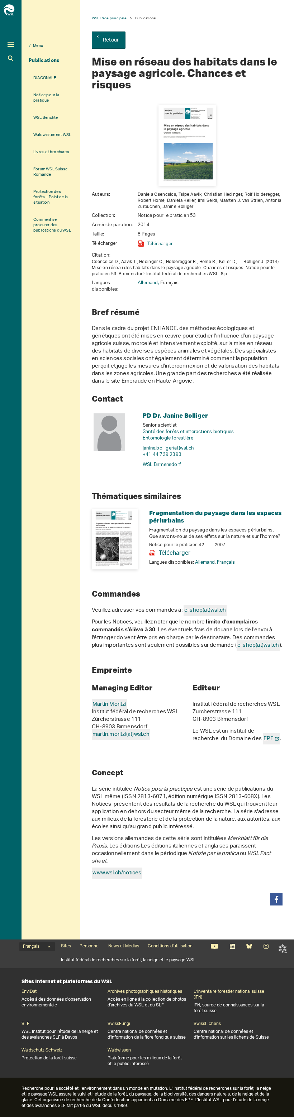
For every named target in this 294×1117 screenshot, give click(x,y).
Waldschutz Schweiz (42, 1050)
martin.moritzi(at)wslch (121, 734)
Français (226, 562)
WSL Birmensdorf (162, 465)
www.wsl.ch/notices (117, 873)
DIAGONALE (44, 77)
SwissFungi (119, 1024)
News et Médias (123, 946)
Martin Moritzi (109, 704)
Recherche (11, 58)
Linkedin (232, 946)
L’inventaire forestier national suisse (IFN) (229, 994)
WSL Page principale (109, 18)
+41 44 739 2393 (162, 455)
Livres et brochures (51, 151)
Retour (111, 40)
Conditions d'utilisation (170, 946)
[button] (276, 899)
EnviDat (29, 992)
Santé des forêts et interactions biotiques (188, 432)
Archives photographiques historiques (145, 992)
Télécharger (160, 244)
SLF (282, 948)
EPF (268, 738)
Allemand (205, 562)
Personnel (90, 946)
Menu (38, 46)
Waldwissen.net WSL (52, 134)
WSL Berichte (45, 117)
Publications (44, 60)
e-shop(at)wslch (205, 610)
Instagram (266, 946)
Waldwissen (119, 1050)
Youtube (214, 946)
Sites (66, 946)
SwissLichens (207, 1024)
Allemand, (149, 283)
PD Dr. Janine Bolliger (175, 415)
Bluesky (249, 946)
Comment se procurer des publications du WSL (52, 225)
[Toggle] (11, 44)
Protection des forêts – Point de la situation (50, 197)
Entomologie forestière (168, 438)
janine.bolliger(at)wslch (168, 448)
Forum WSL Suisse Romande (50, 172)
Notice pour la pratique (46, 98)
